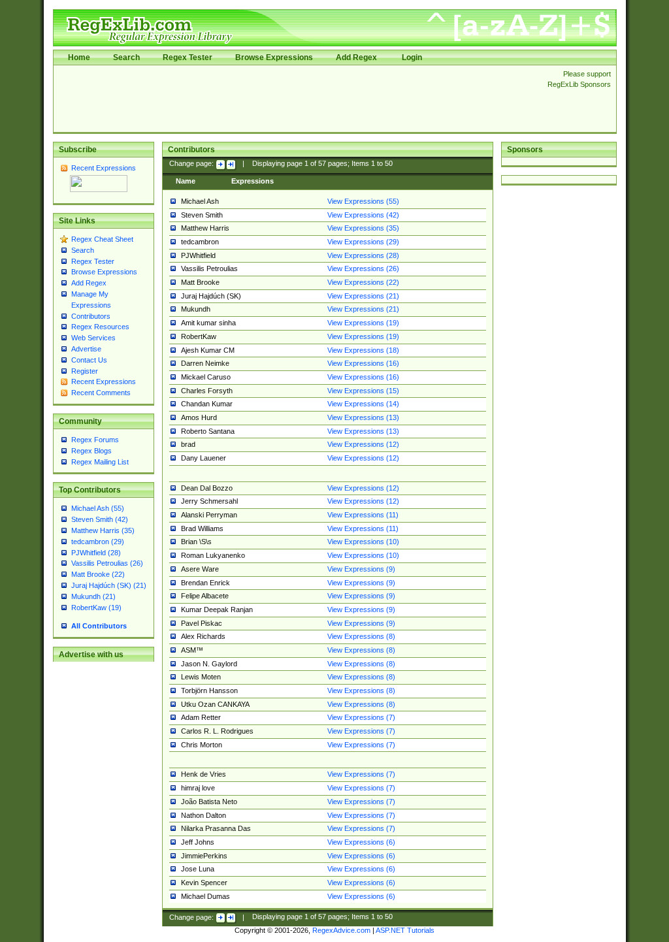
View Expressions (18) (363, 350)
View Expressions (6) (361, 842)
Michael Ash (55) (97, 508)
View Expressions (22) (363, 282)
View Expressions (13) (363, 417)
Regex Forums (95, 440)
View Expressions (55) (363, 201)
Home (79, 57)
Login (412, 57)
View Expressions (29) (363, 242)
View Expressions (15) (363, 391)
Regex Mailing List (100, 462)
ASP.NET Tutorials (405, 930)
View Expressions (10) (363, 541)
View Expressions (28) (363, 255)
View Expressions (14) (363, 404)
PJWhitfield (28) (96, 553)
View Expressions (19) (363, 323)
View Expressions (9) (361, 569)
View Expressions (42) (363, 215)
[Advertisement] (296, 98)
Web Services (93, 338)
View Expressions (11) (363, 515)
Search (126, 57)
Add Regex (356, 57)
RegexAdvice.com (341, 930)
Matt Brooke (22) (98, 574)
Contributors (90, 316)
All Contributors (99, 626)
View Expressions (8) (361, 636)
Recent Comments (101, 393)
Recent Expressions (103, 168)
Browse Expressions (274, 57)
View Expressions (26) (363, 268)
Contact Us (89, 360)
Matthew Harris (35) (103, 530)
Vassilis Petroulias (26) (107, 563)
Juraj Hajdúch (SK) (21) (108, 585)
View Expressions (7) (361, 717)
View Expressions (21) (363, 296)
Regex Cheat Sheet (102, 239)
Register (84, 371)
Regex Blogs (91, 451)
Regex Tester (187, 57)
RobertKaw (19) (96, 607)
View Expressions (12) (363, 444)
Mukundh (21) (93, 596)
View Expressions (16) (363, 363)
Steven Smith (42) (99, 519)
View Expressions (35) (363, 228)
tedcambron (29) (97, 541)
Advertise (86, 349)
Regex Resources (100, 327)
